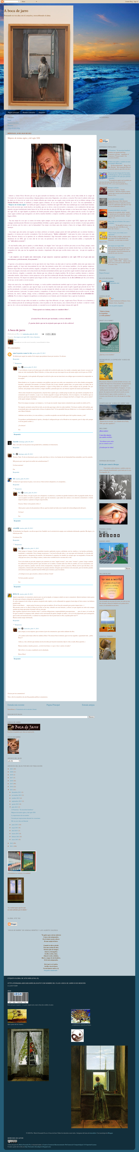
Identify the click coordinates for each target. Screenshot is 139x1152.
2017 (11, 778)
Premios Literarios (29, 112)
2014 (11, 787)
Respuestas (18, 363)
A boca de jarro (16, 10)
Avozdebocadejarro (108, 281)
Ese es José (111, 257)
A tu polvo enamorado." (51, 970)
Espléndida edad (114, 283)
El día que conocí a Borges (109, 464)
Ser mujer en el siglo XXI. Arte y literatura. (27, 337)
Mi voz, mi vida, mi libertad (19, 821)
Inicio (9, 120)
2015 (11, 784)
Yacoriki (15, 442)
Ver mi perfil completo (116, 306)
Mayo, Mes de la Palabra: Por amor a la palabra (119, 222)
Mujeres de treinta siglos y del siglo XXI (23, 812)
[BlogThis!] (49, 334)
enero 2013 (15, 839)
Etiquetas (42, 112)
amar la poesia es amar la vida (22, 353)
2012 (11, 843)
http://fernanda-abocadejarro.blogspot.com (38, 1147)
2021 (11, 769)
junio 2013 (15, 825)
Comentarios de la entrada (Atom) (26, 709)
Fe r (19, 367)
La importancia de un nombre (20, 815)
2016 (11, 781)
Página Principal (53, 704)
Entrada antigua (88, 704)
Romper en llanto (113, 188)
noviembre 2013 (17, 795)
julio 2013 (15, 807)
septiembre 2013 (17, 801)
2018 (11, 775)
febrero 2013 (16, 837)
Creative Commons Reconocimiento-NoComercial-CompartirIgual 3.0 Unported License (69, 1145)
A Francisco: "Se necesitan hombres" (22, 810)
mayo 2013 (15, 828)
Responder (16, 359)
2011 (11, 846)
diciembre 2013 (17, 792)
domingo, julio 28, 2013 (26, 442)
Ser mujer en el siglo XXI (116, 246)
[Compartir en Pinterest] (55, 334)
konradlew (93, 1133)
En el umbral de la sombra (116, 199)
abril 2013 (15, 831)
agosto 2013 (15, 804)
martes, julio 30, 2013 (22, 479)
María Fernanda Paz (25, 1145)
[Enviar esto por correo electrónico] (47, 334)
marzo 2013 (15, 833)
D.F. (14, 479)
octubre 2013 (16, 798)
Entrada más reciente (16, 704)
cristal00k (16, 528)
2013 (11, 790)
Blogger (110, 1133)
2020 (11, 772)
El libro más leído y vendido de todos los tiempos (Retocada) (119, 162)
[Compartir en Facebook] (53, 334)
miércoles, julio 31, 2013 (31, 548)
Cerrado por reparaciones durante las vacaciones (25, 818)
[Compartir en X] (51, 334)
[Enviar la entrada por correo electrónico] (42, 334)
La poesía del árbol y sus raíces (117, 210)
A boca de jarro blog (14, 128)
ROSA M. (16, 594)
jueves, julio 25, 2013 (39, 353)
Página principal (13, 112)
